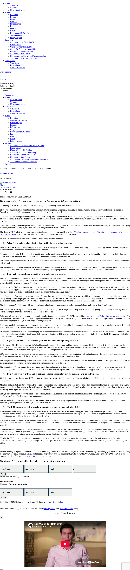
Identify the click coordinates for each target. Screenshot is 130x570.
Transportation (16, 35)
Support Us (9, 95)
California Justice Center (20, 54)
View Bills (14, 63)
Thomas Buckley (7, 173)
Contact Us (14, 8)
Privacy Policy (57, 502)
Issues (7, 12)
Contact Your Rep (17, 67)
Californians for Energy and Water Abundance (29, 56)
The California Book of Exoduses (23, 58)
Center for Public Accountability (23, 49)
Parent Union (15, 44)
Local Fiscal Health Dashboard (22, 51)
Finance (13, 19)
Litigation (14, 26)
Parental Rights (16, 122)
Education (14, 15)
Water (12, 31)
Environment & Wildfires (20, 33)
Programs (9, 40)
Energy (13, 17)
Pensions (13, 28)
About (7, 3)
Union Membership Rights (21, 47)
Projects (8, 143)
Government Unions (18, 120)
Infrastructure (15, 24)
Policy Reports (16, 38)
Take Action (10, 61)
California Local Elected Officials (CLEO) (27, 145)
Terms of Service (66, 509)
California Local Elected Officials (23, 42)
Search (8, 164)
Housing (13, 21)
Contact (13, 102)
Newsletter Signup (17, 10)
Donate (3, 79)
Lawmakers (15, 65)
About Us (14, 5)
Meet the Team (16, 99)
